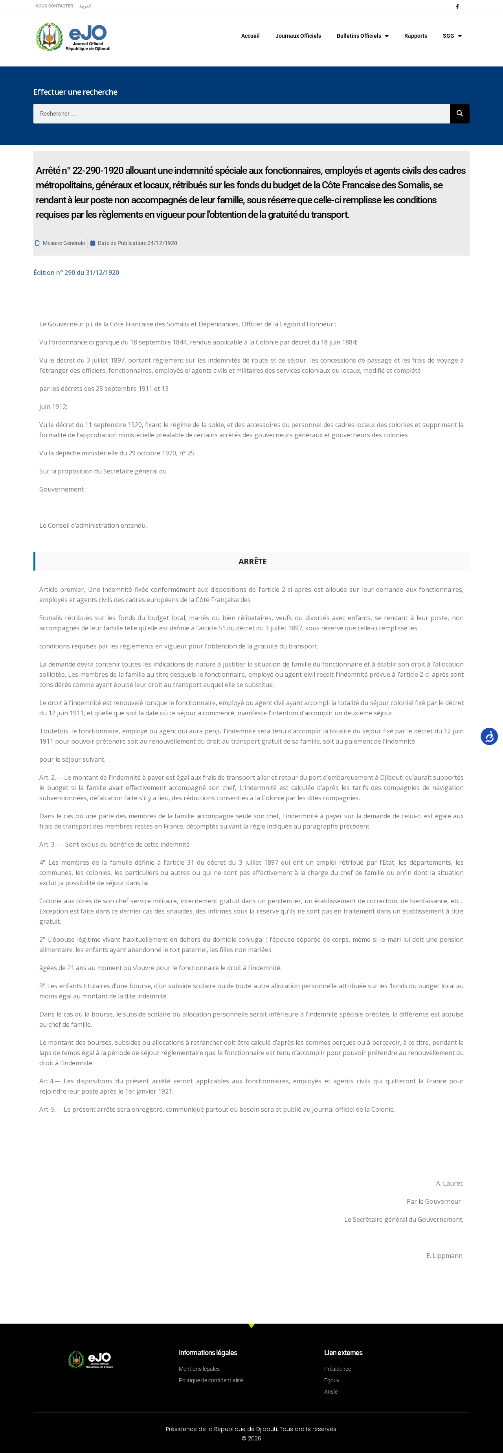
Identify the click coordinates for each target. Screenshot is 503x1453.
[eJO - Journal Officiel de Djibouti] (72, 36)
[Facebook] (457, 6)
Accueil (250, 36)
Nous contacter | (55, 6)
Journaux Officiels (298, 36)
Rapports (415, 36)
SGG (448, 36)
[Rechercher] (460, 113)
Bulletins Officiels (359, 36)
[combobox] (241, 113)
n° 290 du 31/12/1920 (76, 272)
